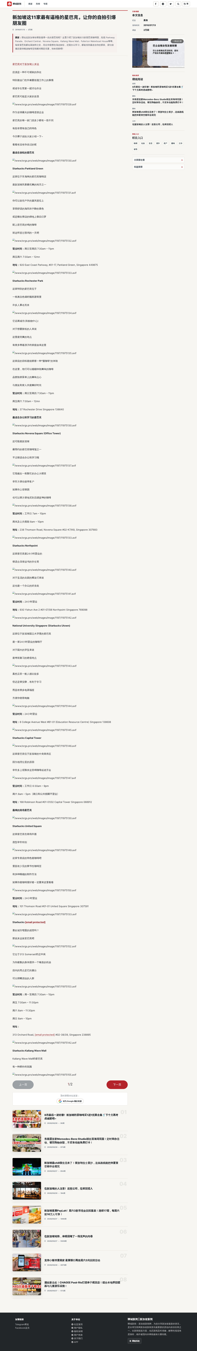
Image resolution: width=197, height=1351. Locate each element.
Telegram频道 (22, 1324)
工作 (180, 143)
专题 (45, 4)
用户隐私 (78, 1328)
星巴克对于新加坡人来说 (25, 64)
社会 (143, 143)
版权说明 (78, 1331)
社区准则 (78, 1324)
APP (75, 1342)
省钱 (135, 149)
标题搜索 (138, 167)
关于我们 (78, 1338)
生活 (150, 143)
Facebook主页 (22, 1328)
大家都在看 (139, 160)
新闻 (135, 143)
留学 (158, 143)
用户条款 (78, 1335)
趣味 (173, 143)
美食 (146, 20)
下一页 (117, 1084)
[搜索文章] (178, 3)
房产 (165, 143)
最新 (30, 4)
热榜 (38, 4)
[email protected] (35, 922)
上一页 (23, 1084)
